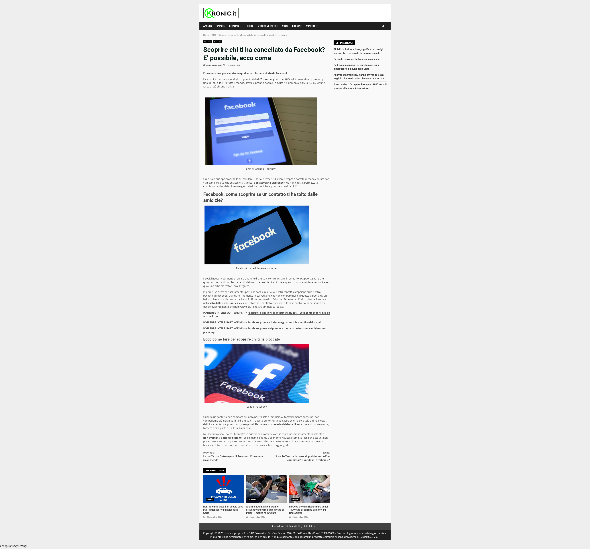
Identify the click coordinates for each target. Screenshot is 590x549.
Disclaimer (310, 526)
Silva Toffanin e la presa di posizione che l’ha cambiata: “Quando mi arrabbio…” (302, 456)
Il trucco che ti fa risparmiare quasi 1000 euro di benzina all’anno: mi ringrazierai (309, 489)
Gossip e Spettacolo (268, 26)
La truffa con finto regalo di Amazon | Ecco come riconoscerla (233, 456)
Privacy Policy (294, 526)
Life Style (297, 26)
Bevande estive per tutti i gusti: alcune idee (357, 59)
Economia (234, 26)
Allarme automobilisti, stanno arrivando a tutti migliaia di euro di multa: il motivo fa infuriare (266, 489)
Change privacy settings (14, 546)
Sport (285, 26)
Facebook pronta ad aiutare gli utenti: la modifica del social (284, 322)
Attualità (207, 26)
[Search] (383, 26)
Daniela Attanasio (214, 65)
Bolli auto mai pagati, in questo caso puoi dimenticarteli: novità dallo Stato (223, 489)
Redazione (278, 526)
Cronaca (220, 26)
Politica (249, 26)
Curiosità (310, 26)
